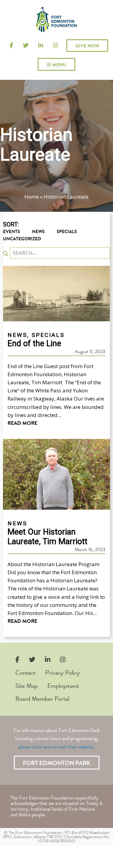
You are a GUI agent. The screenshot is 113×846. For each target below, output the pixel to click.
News (38, 231)
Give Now (87, 46)
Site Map (26, 686)
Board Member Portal (42, 699)
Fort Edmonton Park (56, 762)
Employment (63, 686)
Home (31, 196)
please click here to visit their (47, 747)
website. (87, 747)
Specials (67, 231)
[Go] (5, 253)
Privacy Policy (62, 672)
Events (11, 231)
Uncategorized (22, 239)
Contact (25, 672)
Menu (58, 64)
